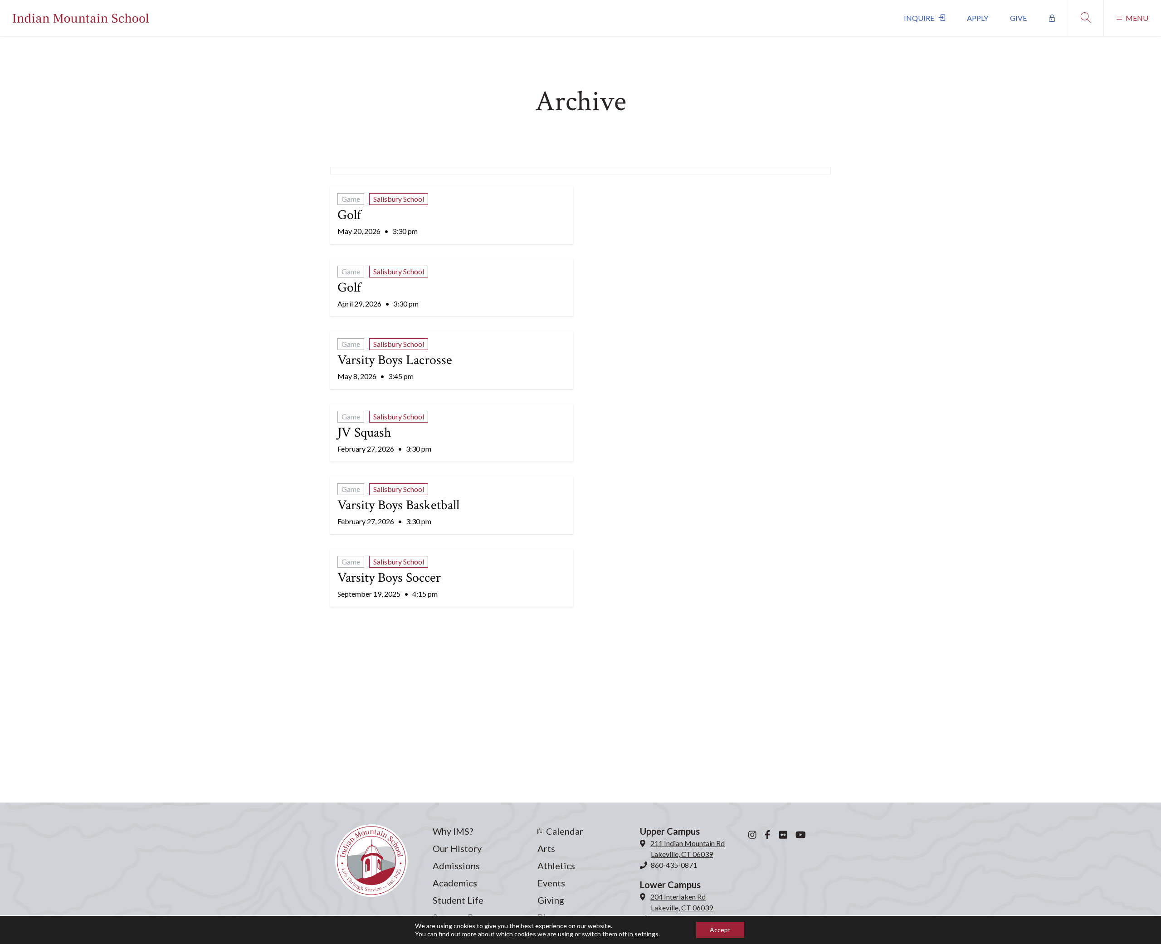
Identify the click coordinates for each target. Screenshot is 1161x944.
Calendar (564, 831)
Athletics (556, 865)
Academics (455, 882)
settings (646, 934)
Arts (546, 848)
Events (551, 882)
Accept (720, 930)
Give (1018, 18)
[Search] (1085, 18)
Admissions (456, 865)
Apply (977, 18)
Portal (1052, 18)
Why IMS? (453, 831)
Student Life (458, 900)
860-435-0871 (674, 865)
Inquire (919, 18)
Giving (550, 900)
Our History (457, 848)
